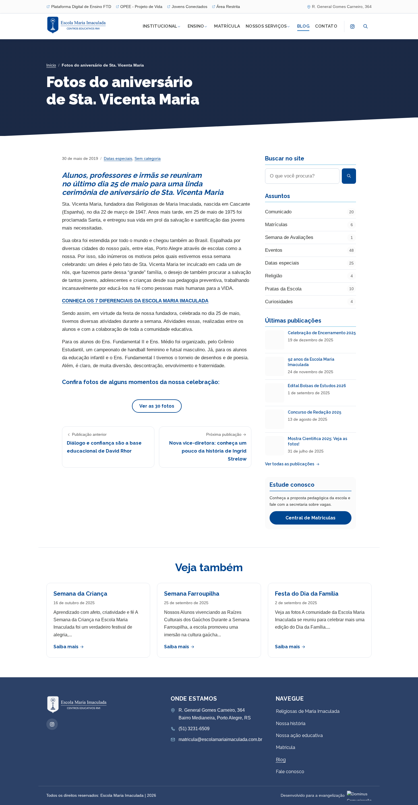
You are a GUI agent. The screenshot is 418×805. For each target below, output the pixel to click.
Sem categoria (147, 158)
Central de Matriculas (310, 518)
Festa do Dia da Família (306, 593)
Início (51, 65)
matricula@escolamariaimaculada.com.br (220, 739)
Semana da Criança (80, 593)
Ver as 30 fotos (156, 406)
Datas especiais (118, 158)
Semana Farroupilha (191, 593)
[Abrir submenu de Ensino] (206, 26)
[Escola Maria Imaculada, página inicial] (77, 25)
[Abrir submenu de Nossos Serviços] (289, 26)
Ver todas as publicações (289, 464)
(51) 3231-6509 (194, 728)
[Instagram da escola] (352, 26)
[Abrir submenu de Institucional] (179, 26)
